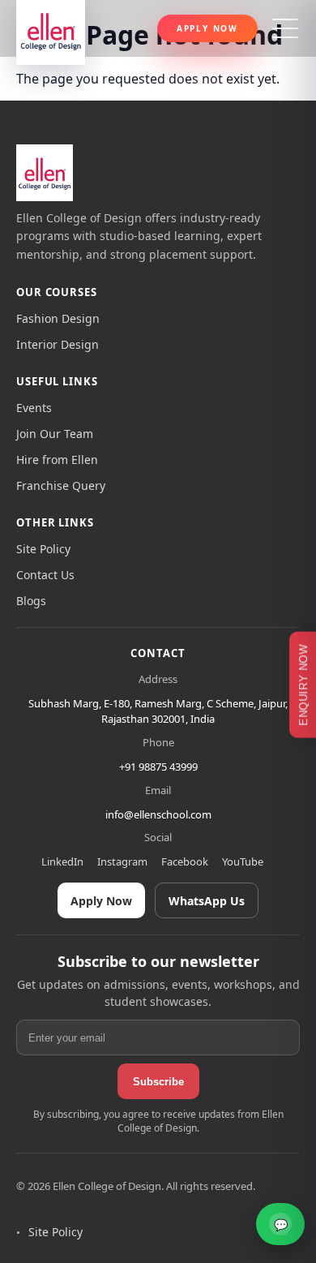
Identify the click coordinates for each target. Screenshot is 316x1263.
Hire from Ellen (57, 459)
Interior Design (57, 344)
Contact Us (45, 574)
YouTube (242, 861)
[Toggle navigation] (285, 28)
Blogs (31, 600)
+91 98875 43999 (158, 766)
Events (34, 407)
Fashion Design (58, 318)
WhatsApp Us (207, 901)
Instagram (122, 861)
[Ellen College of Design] (44, 172)
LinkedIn (62, 861)
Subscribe (158, 1082)
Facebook (184, 861)
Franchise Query (60, 485)
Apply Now (207, 28)
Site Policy (43, 548)
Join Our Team (54, 433)
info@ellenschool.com (158, 814)
